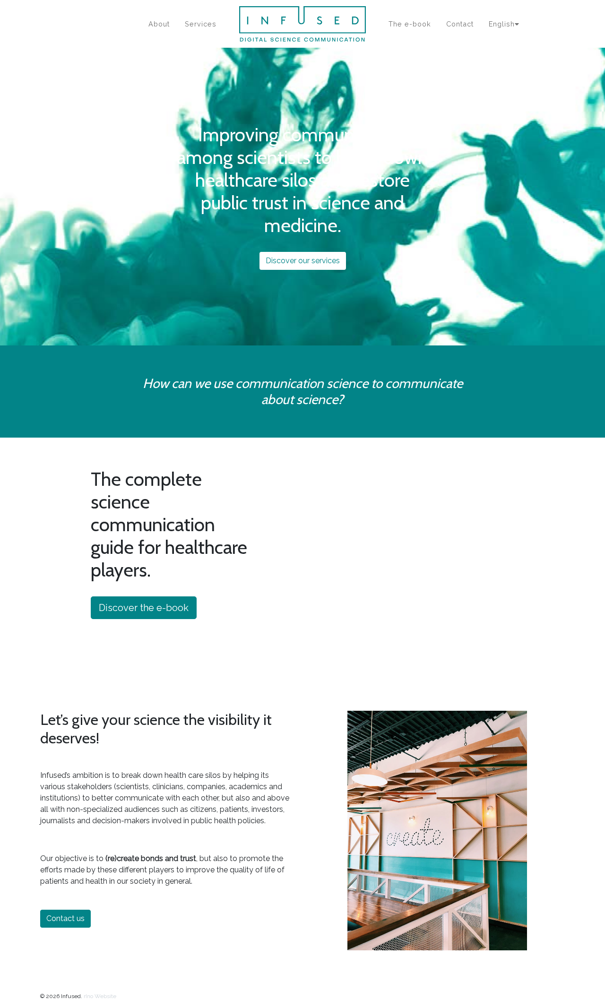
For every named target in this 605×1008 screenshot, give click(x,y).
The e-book (410, 24)
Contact (460, 24)
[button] (73, 574)
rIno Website (100, 996)
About (159, 24)
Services (200, 24)
